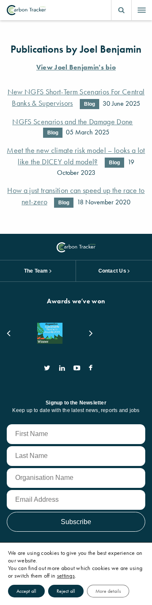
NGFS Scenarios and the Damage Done (72, 121)
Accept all (26, 591)
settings (66, 575)
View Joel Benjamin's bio (76, 67)
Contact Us (112, 271)
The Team (36, 271)
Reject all (66, 591)
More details (108, 591)
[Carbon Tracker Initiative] (26, 10)
